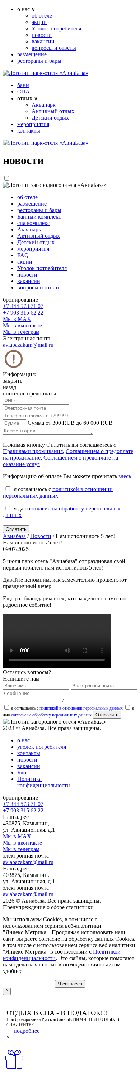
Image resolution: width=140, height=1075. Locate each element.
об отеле (42, 16)
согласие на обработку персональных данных (51, 715)
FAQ (23, 255)
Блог (23, 772)
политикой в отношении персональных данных (58, 492)
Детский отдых (50, 118)
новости (42, 35)
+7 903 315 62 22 (23, 312)
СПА (23, 91)
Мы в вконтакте (22, 325)
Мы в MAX (17, 319)
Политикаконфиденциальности (43, 782)
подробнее (26, 1031)
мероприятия (33, 124)
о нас (23, 740)
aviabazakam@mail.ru (28, 345)
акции (39, 22)
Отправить (106, 715)
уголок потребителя (41, 747)
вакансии (43, 41)
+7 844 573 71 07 (23, 306)
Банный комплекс (39, 216)
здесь (124, 476)
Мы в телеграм (21, 332)
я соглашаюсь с (67, 708)
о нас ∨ (26, 9)
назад (9, 387)
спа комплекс (33, 223)
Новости (40, 536)
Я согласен (70, 984)
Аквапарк (44, 105)
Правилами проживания (33, 451)
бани (23, 85)
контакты (28, 131)
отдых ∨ (27, 98)
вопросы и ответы (54, 48)
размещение (32, 54)
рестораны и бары (39, 61)
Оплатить (16, 529)
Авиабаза (14, 536)
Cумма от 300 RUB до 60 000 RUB (70, 423)
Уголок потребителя (56, 28)
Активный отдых (53, 111)
